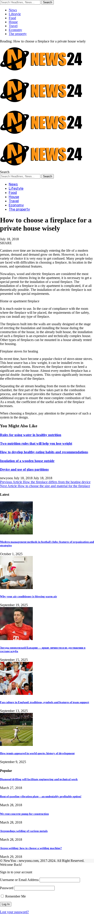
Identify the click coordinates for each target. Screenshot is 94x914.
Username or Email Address (19, 880)
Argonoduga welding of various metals (24, 831)
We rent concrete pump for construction (24, 813)
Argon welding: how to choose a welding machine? (31, 848)
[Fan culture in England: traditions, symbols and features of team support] (16, 694)
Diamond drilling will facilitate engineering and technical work (39, 779)
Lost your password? (14, 912)
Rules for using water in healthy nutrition (30, 435)
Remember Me (15, 896)
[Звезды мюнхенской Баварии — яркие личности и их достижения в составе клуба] (16, 639)
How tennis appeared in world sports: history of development (37, 753)
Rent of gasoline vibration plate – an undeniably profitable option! (40, 796)
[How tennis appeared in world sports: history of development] (16, 745)
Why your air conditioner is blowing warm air (28, 596)
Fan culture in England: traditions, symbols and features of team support (44, 702)
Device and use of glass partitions (24, 469)
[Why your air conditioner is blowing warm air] (16, 588)
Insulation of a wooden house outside (27, 461)
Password (6, 888)
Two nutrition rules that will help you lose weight (36, 443)
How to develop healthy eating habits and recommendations (44, 452)
